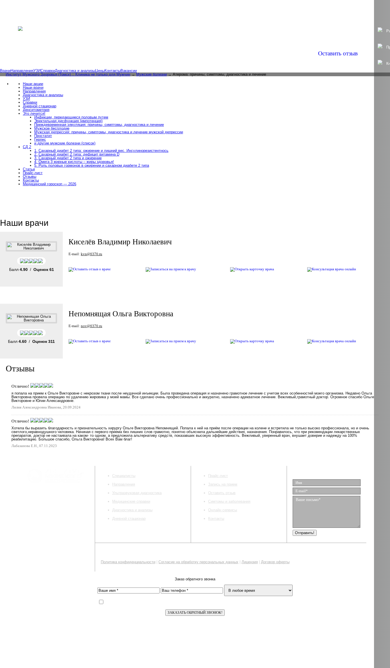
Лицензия (250, 562)
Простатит (43, 136)
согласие (210, 602)
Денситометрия (36, 110)
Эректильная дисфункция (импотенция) (68, 121)
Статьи (29, 169)
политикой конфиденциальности (162, 602)
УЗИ (37, 71)
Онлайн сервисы (222, 510)
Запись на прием (222, 484)
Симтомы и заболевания (229, 501)
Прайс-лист (33, 173)
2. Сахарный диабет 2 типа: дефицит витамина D (76, 154)
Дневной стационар (39, 106)
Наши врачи (33, 87)
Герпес (40, 139)
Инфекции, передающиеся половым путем (71, 117)
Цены (99, 71)
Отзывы (29, 176)
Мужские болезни (151, 74)
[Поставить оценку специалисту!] (31, 260)
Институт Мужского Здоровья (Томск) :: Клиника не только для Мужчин (68, 74)
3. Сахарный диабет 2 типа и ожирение (68, 158)
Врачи (5, 71)
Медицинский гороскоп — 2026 (49, 184)
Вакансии (128, 71)
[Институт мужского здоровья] (20, 25)
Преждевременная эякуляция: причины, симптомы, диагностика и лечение (99, 124)
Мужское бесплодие (51, 128)
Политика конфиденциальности (128, 562)
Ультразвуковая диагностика (137, 493)
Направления (22, 71)
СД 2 (27, 147)
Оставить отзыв (338, 53)
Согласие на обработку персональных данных (198, 562)
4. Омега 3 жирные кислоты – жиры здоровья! (74, 162)
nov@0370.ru (91, 326)
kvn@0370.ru (91, 254)
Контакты (112, 71)
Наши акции (33, 84)
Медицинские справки (131, 501)
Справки (48, 71)
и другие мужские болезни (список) (64, 143)
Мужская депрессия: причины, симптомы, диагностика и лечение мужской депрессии (108, 132)
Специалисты (123, 476)
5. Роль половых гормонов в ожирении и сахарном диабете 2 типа (91, 165)
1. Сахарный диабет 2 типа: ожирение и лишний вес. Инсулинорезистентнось (101, 150)
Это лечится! (34, 113)
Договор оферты (275, 562)
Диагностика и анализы (75, 71)
